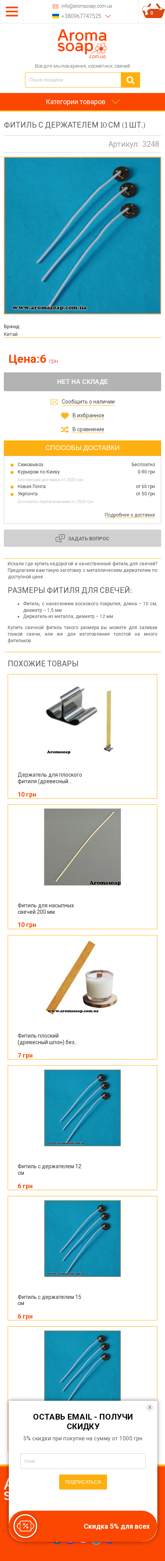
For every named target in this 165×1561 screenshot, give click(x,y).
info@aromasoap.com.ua (86, 6)
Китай (11, 334)
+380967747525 (81, 16)
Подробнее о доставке (130, 515)
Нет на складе (82, 382)
